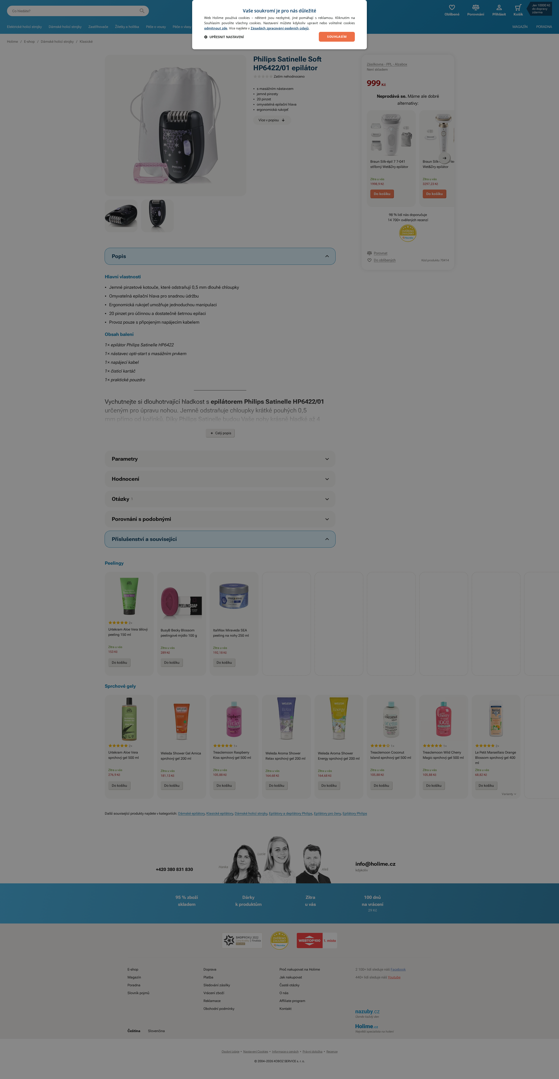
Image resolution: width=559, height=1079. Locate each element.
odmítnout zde (215, 28)
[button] (224, 36)
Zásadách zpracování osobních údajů (280, 28)
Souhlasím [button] (337, 36)
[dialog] (279, 24)
